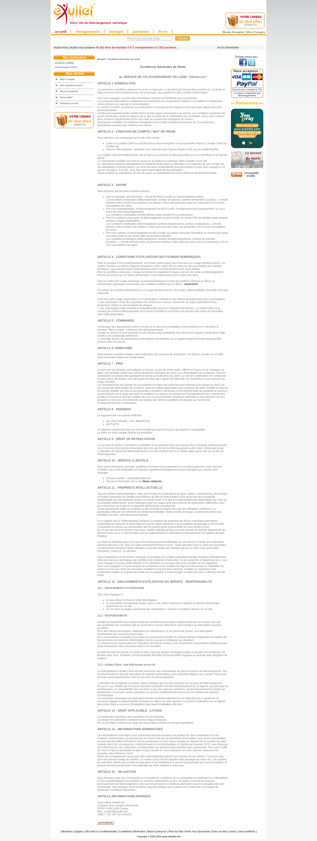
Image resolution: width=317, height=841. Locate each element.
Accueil (101, 59)
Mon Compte (255, 32)
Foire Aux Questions (197, 831)
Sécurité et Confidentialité (101, 831)
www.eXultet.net (171, 836)
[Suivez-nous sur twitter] (252, 65)
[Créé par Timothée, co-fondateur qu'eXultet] (247, 147)
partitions (141, 31)
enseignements (88, 31)
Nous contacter (152, 481)
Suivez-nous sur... (247, 56)
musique (116, 31)
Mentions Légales (72, 831)
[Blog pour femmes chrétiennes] (247, 167)
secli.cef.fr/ (191, 284)
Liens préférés (247, 831)
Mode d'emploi (233, 32)
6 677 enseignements (140, 47)
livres (163, 31)
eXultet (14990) (65, 63)
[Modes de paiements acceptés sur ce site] (247, 96)
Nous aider (66, 97)
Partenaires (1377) (67, 67)
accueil (60, 31)
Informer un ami (69, 103)
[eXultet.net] (90, 25)
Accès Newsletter (228, 47)
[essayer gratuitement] (245, 28)
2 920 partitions (166, 47)
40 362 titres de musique (111, 47)
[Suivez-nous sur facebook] (243, 65)
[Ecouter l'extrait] (247, 104)
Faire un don (219, 831)
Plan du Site (176, 831)
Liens (232, 831)
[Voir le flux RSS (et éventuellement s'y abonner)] (247, 176)
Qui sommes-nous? (71, 85)
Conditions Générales (132, 831)
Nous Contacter (69, 91)
